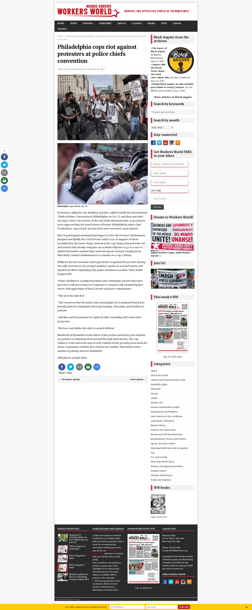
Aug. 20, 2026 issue (172, 356)
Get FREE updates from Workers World (85, 606)
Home (60, 23)
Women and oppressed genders (167, 466)
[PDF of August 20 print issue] (62, 551)
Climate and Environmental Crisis (168, 379)
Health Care (157, 402)
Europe (154, 393)
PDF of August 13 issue (77, 556)
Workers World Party (161, 475)
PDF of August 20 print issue (77, 547)
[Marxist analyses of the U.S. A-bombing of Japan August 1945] (62, 579)
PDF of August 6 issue (76, 566)
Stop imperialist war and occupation (169, 448)
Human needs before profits (165, 407)
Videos (177, 23)
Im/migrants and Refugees (164, 411)
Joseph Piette (68, 69)
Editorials (156, 388)
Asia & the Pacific (159, 375)
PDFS (164, 23)
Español (88, 23)
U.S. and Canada (159, 457)
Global (154, 398)
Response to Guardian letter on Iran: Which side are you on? (78, 539)
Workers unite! (158, 470)
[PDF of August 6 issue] (62, 570)
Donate (62, 28)
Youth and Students (161, 479)
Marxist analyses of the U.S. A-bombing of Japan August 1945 (79, 577)
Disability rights (159, 384)
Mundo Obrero (158, 425)
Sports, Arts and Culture (163, 443)
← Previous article (69, 379)
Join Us (121, 23)
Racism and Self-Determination (167, 434)
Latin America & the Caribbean (166, 416)
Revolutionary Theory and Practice (168, 438)
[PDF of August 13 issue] (62, 560)
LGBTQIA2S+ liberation (162, 420)
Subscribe (105, 23)
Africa (154, 370)
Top (152, 452)
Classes (137, 23)
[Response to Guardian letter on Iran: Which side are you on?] (62, 540)
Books (151, 23)
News (73, 23)
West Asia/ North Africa (163, 461)
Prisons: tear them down (163, 429)
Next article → (138, 379)
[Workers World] (126, 12)
